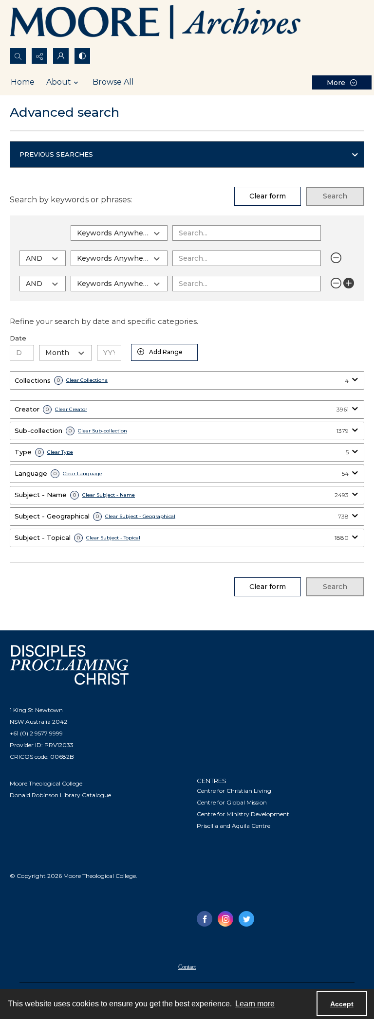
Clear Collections (87, 380)
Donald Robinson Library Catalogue (60, 795)
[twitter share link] (246, 919)
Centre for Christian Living (234, 790)
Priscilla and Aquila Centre (233, 825)
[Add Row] (348, 283)
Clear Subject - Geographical (140, 516)
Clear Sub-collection (102, 431)
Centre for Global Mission (232, 802)
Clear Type (60, 452)
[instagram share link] (225, 919)
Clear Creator (71, 409)
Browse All (113, 82)
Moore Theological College (46, 783)
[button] (187, 154)
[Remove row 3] (336, 283)
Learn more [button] (255, 1004)
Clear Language (82, 473)
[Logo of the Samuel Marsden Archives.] (156, 24)
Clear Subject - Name (108, 495)
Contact (187, 967)
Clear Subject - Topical (113, 538)
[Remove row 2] (336, 257)
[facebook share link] (204, 919)
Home (23, 82)
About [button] (58, 82)
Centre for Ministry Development (243, 814)
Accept (342, 1004)
